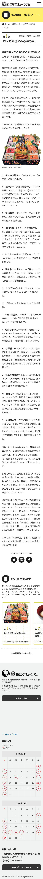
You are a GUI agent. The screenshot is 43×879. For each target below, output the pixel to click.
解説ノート (16, 24)
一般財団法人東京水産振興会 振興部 (19, 853)
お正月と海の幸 (29, 24)
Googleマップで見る (10, 734)
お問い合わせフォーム (21, 867)
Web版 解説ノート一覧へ (21, 653)
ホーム (7, 24)
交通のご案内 (21, 698)
